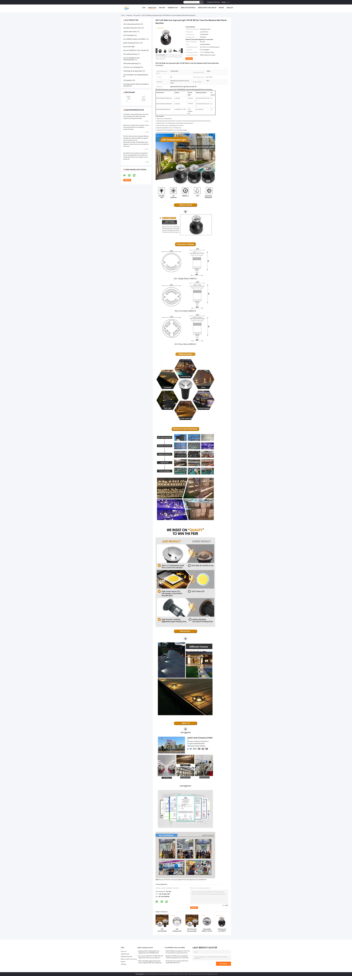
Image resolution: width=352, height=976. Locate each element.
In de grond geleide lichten (178, 879)
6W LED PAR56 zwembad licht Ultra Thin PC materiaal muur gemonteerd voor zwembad (178, 952)
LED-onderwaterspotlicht (131, 24)
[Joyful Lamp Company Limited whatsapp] (130, 175)
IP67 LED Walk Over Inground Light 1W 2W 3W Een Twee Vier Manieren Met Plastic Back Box (169, 57)
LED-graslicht (127, 80)
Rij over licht (137, 15)
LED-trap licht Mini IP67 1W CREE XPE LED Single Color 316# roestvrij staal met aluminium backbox (150, 957)
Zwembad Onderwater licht (132, 28)
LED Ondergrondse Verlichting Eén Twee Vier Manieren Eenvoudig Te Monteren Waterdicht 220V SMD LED (177, 930)
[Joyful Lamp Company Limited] (126, 8)
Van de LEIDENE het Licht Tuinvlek (134, 50)
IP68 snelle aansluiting (130, 63)
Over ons (162, 7)
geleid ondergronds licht (131, 43)
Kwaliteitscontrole (188, 7)
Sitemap (123, 964)
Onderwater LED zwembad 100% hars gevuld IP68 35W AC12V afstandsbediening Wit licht (177, 962)
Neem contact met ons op (207, 7)
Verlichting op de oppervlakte (132, 71)
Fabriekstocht (173, 7)
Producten (152, 7)
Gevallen (230, 7)
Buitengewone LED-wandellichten (197, 879)
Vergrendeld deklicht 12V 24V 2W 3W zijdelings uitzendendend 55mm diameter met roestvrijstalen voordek (207, 930)
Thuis (122, 15)
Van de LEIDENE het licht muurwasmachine (131, 59)
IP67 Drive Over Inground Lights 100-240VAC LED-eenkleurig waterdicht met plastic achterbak (192, 930)
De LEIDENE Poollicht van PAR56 (134, 39)
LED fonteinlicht (128, 35)
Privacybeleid (139, 974)
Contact (189, 58)
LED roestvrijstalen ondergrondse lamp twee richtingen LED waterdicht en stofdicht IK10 (162, 930)
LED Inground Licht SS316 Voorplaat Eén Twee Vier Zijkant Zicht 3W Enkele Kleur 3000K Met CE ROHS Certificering (222, 930)
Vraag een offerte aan (213, 2)
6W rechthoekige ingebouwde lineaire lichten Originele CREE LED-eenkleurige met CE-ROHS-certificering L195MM (149, 962)
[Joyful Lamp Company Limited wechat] (135, 175)
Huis (143, 7)
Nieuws (221, 7)
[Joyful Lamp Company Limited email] (125, 175)
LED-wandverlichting (130, 54)
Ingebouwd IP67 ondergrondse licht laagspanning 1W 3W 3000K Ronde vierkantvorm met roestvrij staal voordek (150, 952)
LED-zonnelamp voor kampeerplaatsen (135, 75)
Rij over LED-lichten (164, 879)
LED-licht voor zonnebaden (132, 67)
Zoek (201, 2)
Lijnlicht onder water (129, 31)
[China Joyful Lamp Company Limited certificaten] (128, 98)
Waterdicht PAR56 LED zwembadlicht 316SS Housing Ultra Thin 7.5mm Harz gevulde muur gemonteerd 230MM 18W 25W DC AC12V (177, 957)
